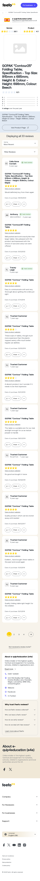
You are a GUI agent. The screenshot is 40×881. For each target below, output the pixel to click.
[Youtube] (14, 845)
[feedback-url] (11, 186)
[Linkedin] (19, 845)
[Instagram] (24, 845)
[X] (8, 845)
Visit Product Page (18, 128)
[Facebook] (3, 845)
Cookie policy (6, 865)
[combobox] (20, 143)
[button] (20, 143)
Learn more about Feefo (14, 731)
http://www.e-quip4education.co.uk (24, 20)
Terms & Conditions (8, 856)
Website (11, 688)
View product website (12, 189)
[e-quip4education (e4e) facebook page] (4, 769)
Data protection (6, 862)
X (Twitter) (12, 696)
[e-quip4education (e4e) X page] (10, 769)
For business (28, 5)
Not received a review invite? (20, 647)
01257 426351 (13, 674)
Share (15, 204)
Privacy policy (6, 859)
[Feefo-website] (9, 5)
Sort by (6, 142)
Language (12, 833)
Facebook (11, 692)
